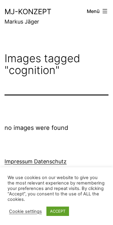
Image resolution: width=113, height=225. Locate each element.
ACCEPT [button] (57, 211)
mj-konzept (28, 11)
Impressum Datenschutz (36, 161)
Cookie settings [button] (25, 211)
